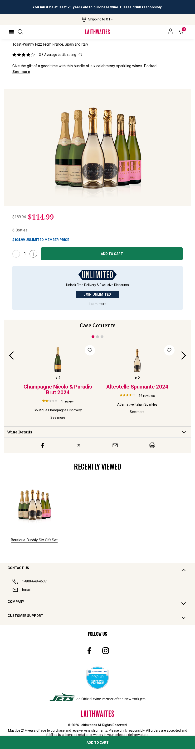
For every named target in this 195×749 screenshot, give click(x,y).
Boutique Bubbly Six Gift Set (34, 540)
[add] (33, 254)
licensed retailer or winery (84, 735)
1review (67, 401)
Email (26, 589)
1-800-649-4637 (34, 581)
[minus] (16, 254)
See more (21, 71)
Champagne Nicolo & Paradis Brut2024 (58, 389)
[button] (97, 19)
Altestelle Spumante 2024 (137, 387)
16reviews (147, 396)
